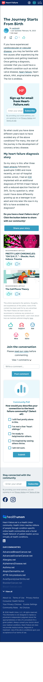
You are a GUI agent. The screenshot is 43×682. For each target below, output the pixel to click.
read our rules (21, 351)
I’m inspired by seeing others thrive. (22, 442)
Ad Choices (25, 607)
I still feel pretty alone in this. (22, 420)
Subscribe (30, 111)
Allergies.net (9, 559)
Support (21, 325)
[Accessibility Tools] (29, 2)
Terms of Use (11, 121)
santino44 (15, 28)
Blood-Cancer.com (12, 586)
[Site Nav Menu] (40, 2)
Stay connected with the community (17, 476)
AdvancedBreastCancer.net (17, 552)
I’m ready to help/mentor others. (22, 434)
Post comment (21, 374)
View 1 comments (20, 360)
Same (25, 336)
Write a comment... (15, 366)
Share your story (21, 228)
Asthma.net (9, 567)
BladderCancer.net (12, 583)
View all (8, 591)
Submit (21, 454)
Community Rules (10, 607)
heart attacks (10, 166)
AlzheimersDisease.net (14, 563)
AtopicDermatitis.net (13, 571)
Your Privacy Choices (12, 604)
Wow (14, 336)
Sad (31, 325)
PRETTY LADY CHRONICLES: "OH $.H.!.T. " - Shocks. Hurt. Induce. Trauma (21, 256)
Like (9, 325)
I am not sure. (18, 448)
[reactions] (23, 37)
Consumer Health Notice (13, 601)
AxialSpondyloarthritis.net (16, 579)
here (31, 318)
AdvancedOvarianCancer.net (18, 555)
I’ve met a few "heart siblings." (22, 427)
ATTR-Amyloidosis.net (14, 575)
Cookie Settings (30, 604)
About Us (7, 598)
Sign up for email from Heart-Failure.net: (21, 101)
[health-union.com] (14, 517)
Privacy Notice (26, 118)
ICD (30, 177)
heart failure (25, 72)
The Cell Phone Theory (17, 289)
